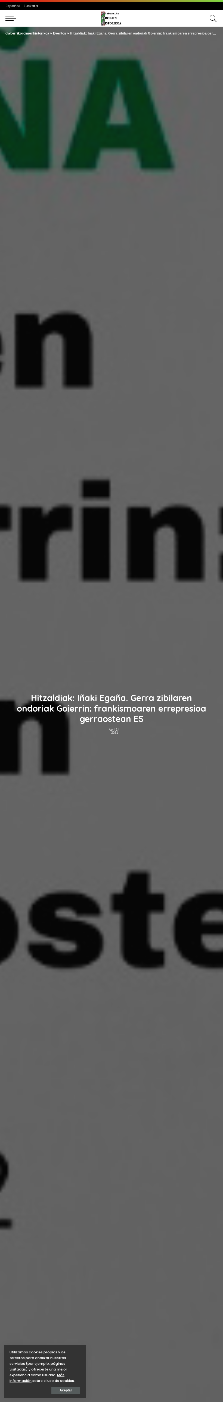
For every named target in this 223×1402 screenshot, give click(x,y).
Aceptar (66, 1390)
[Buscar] (212, 18)
